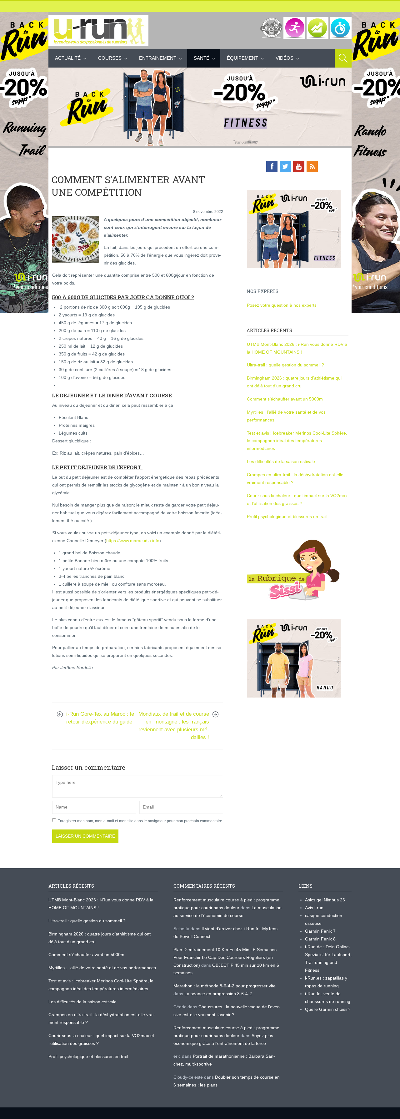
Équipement (242, 58)
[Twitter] (285, 166)
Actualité (68, 58)
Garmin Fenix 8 (320, 938)
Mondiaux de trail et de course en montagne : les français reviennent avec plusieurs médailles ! (173, 725)
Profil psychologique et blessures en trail (287, 516)
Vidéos (284, 58)
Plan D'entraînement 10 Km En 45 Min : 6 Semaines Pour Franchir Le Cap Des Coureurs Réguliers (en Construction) (225, 957)
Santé (201, 58)
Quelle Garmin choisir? (327, 1009)
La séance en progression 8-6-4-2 (218, 993)
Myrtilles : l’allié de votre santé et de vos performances (102, 967)
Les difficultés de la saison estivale (281, 461)
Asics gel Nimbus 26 (325, 899)
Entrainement (157, 58)
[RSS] (312, 166)
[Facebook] (272, 166)
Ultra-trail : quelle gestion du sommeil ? (285, 364)
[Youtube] (298, 166)
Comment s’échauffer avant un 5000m (285, 398)
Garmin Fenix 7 (320, 931)
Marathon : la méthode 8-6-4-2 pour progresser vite (224, 985)
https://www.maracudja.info (132, 540)
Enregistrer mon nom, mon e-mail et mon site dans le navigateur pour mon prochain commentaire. (140, 821)
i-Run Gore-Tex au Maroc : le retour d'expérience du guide (100, 718)
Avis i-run (314, 907)
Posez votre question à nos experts (282, 305)
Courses (110, 58)
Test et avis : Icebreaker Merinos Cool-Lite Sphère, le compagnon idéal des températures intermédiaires (297, 441)
